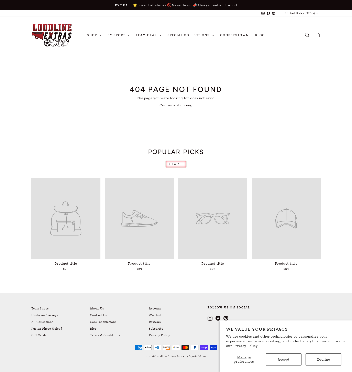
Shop (92, 35)
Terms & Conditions (105, 335)
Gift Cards (39, 335)
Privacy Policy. (246, 345)
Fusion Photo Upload (46, 328)
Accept (283, 359)
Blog (260, 35)
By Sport (117, 35)
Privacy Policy (159, 335)
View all (176, 164)
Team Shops (40, 308)
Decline (323, 359)
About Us (97, 308)
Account (155, 308)
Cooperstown (234, 35)
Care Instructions (103, 322)
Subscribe (156, 328)
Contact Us (98, 315)
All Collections (42, 322)
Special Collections (189, 35)
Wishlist (155, 315)
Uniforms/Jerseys (44, 315)
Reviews (155, 322)
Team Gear (147, 35)
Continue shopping (176, 105)
